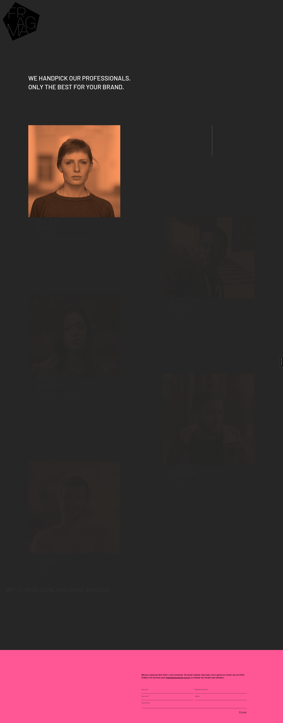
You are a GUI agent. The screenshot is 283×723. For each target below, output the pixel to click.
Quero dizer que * (146, 703)
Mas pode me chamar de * (201, 689)
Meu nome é (145, 689)
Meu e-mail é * (145, 696)
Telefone (197, 696)
